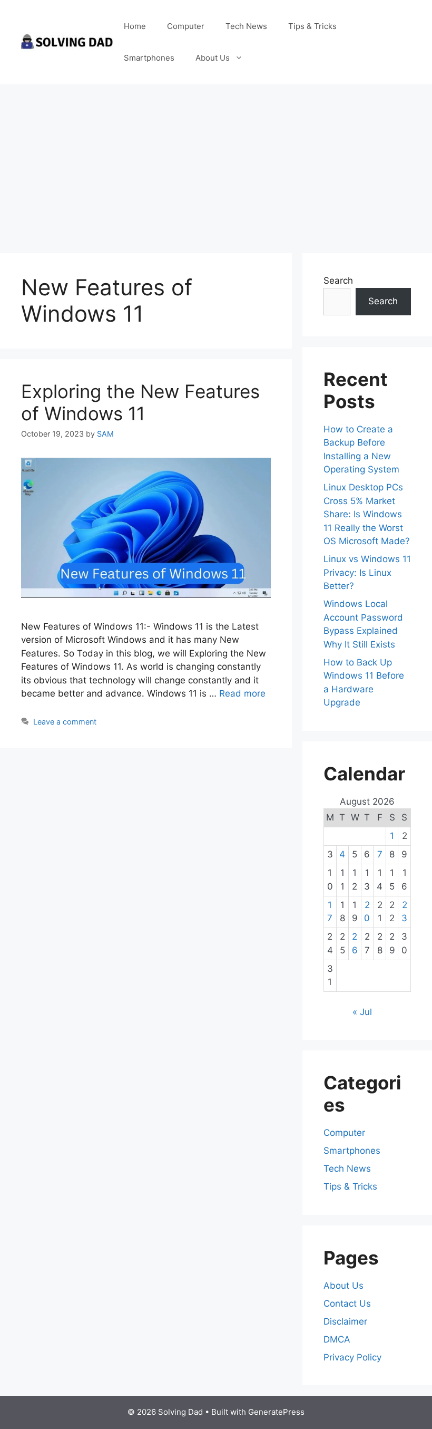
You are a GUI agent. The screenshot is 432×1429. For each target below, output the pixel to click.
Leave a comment (64, 721)
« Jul (362, 1012)
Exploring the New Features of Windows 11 (140, 402)
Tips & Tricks (312, 26)
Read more (242, 693)
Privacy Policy (352, 1357)
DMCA (336, 1339)
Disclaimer (345, 1321)
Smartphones (149, 58)
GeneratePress (276, 1412)
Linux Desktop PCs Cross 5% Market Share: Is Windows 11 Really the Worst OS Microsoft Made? (366, 514)
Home (135, 26)
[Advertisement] (216, 163)
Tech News (246, 26)
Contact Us (347, 1303)
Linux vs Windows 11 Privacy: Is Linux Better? (367, 572)
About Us (212, 58)
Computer (185, 26)
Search (338, 280)
